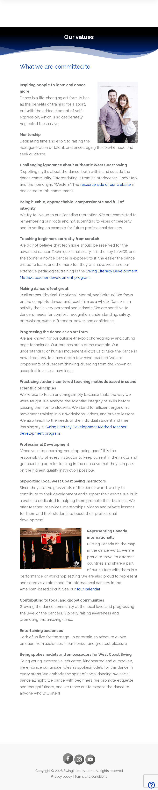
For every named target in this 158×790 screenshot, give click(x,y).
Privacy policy (61, 777)
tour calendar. (89, 589)
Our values (79, 37)
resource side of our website (105, 184)
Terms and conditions (90, 777)
